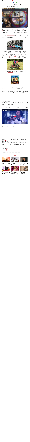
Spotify (7, 148)
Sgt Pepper (16, 152)
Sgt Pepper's (19, 152)
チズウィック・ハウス (10, 72)
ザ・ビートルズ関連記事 (5, 150)
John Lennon (13, 152)
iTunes (7, 147)
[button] (2, 0)
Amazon (13, 146)
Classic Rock (7, 152)
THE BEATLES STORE (9, 146)
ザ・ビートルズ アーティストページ (7, 149)
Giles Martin (10, 152)
